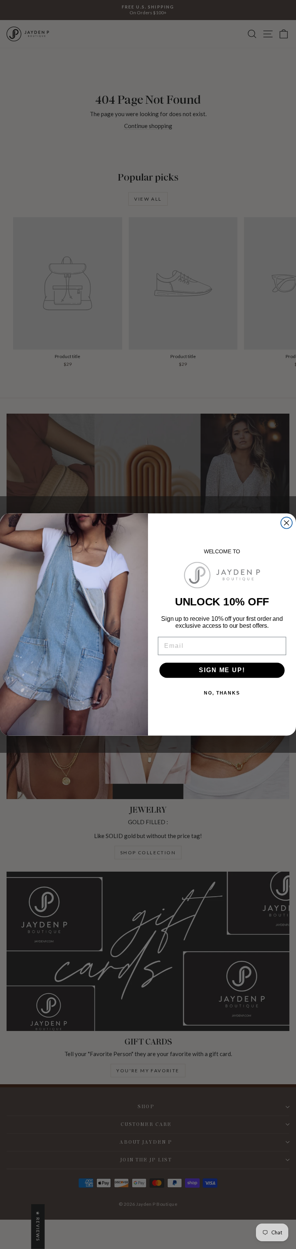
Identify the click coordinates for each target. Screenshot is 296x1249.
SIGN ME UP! (222, 670)
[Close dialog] (287, 523)
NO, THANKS (222, 693)
